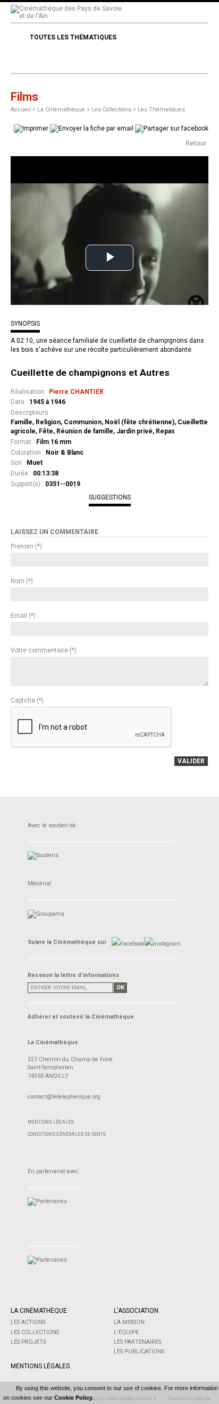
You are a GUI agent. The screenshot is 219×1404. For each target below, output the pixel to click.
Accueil (21, 109)
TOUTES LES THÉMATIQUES (73, 37)
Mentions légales (51, 1122)
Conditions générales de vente (67, 1134)
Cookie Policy (73, 1397)
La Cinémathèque (39, 1310)
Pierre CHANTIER (76, 392)
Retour (196, 143)
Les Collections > (114, 109)
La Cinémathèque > (64, 109)
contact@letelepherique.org (64, 1096)
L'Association (136, 1310)
